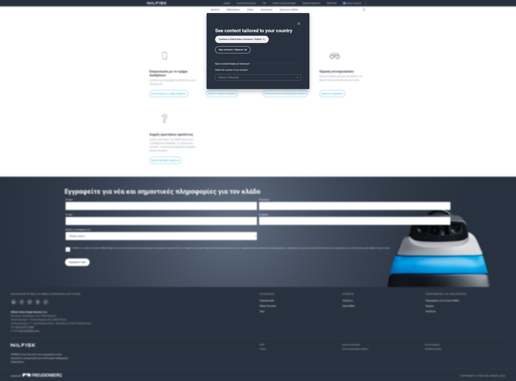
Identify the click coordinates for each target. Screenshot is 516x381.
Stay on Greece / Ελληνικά (231, 49)
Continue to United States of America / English (240, 39)
